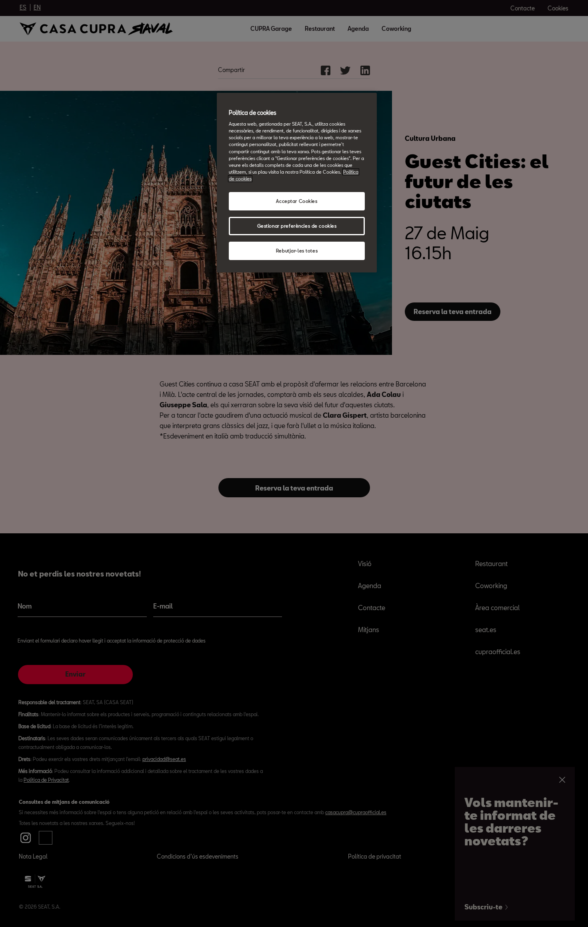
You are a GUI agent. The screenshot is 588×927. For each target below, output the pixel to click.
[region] (297, 182)
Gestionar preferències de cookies (297, 225)
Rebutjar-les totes (297, 250)
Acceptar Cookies (296, 201)
